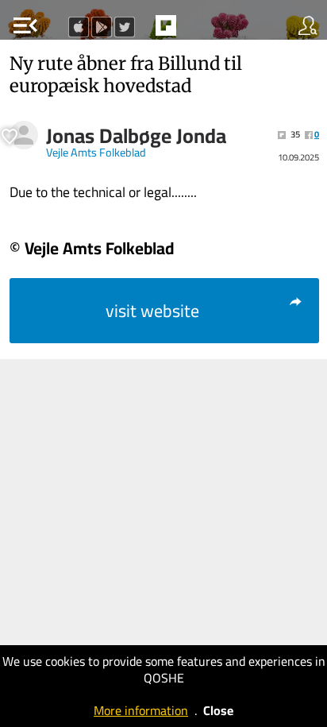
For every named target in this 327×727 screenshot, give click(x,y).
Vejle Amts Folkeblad (96, 152)
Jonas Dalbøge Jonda (136, 136)
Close (218, 710)
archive (199, 30)
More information (141, 710)
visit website (152, 310)
